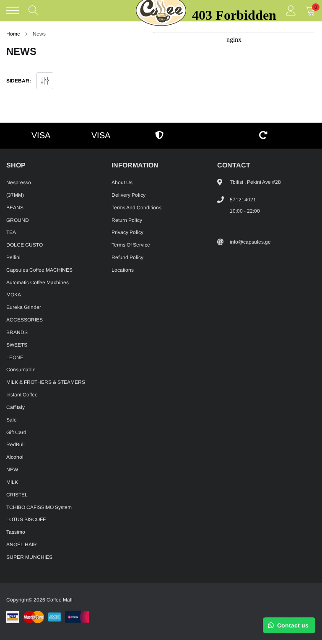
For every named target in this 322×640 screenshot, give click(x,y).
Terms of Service (131, 245)
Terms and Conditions (136, 208)
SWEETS (16, 345)
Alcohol (14, 457)
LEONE (14, 357)
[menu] (12, 10)
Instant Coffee (22, 395)
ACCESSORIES (24, 320)
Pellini (13, 257)
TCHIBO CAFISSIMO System (39, 507)
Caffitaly (15, 407)
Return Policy (127, 220)
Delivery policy (128, 195)
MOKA (13, 295)
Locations (123, 270)
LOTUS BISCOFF (26, 519)
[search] (34, 10)
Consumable (21, 370)
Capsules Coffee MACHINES (39, 270)
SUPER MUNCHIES (29, 557)
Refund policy (127, 257)
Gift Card (16, 432)
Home (13, 34)
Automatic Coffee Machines (37, 282)
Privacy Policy (127, 232)
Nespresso (18, 182)
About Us (122, 182)
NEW (12, 470)
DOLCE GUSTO (24, 245)
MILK (12, 482)
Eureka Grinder (23, 307)
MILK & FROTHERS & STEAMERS (45, 382)
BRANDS (17, 332)
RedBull (15, 444)
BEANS (14, 208)
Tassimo (15, 532)
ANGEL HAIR (21, 544)
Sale (11, 420)
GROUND (17, 220)
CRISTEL (17, 495)
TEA (11, 232)
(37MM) (15, 195)
